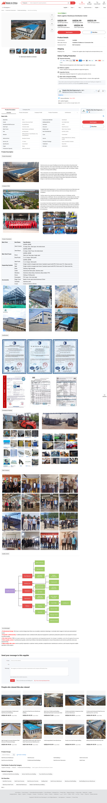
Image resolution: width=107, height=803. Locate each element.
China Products (25, 792)
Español (24, 794)
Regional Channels (70, 792)
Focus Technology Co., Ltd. (44, 797)
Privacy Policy (75, 797)
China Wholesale (47, 792)
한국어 (65, 794)
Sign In (60, 103)
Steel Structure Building (32, 10)
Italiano (46, 794)
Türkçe (82, 794)
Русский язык (40, 794)
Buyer (72, 7)
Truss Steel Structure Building (45, 774)
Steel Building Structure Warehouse (87, 781)
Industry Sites (63, 792)
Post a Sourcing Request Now (41, 680)
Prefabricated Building (21, 10)
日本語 (69, 794)
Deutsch (50, 794)
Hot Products (17, 792)
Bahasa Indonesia (93, 794)
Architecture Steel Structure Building (11, 774)
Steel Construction (84, 757)
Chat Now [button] (94, 32)
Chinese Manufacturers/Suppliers (36, 792)
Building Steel (44, 781)
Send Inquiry (69, 32)
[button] (74, 112)
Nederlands (56, 794)
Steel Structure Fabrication (60, 760)
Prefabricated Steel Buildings (34, 760)
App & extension (87, 7)
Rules (104, 7)
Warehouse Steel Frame (8, 784)
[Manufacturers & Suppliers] (9, 3)
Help (80, 7)
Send (12, 680)
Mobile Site (85, 792)
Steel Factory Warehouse (56, 781)
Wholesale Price (55, 792)
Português (29, 794)
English (19, 794)
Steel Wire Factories (7, 781)
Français (34, 794)
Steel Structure (31, 757)
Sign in (104, 4)
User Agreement (62, 797)
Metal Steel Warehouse (21, 784)
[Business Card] (103, 116)
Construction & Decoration (10, 10)
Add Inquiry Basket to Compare (29, 56)
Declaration (68, 797)
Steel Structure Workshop (7, 760)
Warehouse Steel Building (70, 781)
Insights (90, 792)
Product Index (78, 792)
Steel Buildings (57, 757)
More (2, 787)
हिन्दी (73, 794)
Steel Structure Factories (32, 781)
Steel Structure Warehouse (7, 757)
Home (2, 10)
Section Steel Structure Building (29, 774)
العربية (61, 794)
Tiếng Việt (87, 794)
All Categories (6, 7)
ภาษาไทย (77, 794)
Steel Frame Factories (19, 781)
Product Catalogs (22, 754)
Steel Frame (82, 760)
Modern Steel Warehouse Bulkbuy (37, 784)
